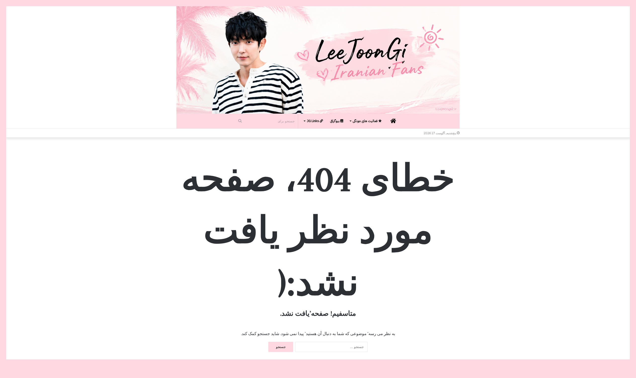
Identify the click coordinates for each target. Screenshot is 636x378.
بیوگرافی (335, 121)
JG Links (313, 121)
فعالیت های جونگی (365, 121)
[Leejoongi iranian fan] (318, 60)
